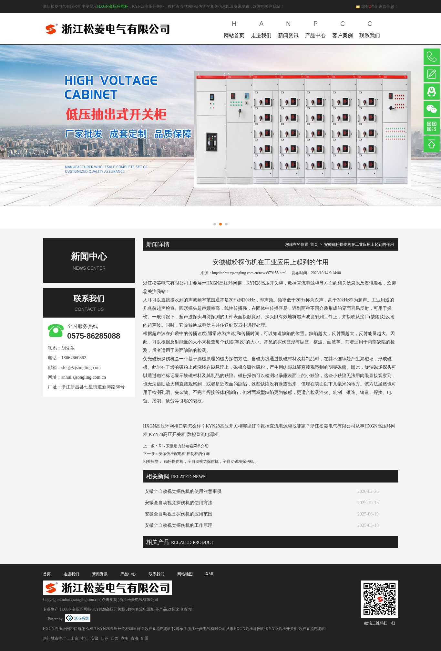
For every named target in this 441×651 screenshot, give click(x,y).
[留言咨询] (432, 74)
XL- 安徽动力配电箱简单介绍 (184, 446)
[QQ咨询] (432, 91)
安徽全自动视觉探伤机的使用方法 (178, 502)
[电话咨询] (432, 57)
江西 (114, 638)
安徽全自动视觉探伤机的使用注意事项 (183, 491)
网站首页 (234, 29)
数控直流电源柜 (141, 609)
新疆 (145, 638)
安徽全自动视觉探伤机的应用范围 (178, 514)
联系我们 (369, 29)
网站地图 (185, 574)
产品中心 (315, 29)
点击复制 (109, 599)
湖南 (124, 638)
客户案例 (342, 29)
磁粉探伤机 (173, 461)
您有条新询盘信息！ (379, 6)
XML (210, 574)
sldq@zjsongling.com (81, 367)
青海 (134, 638)
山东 (74, 638)
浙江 (84, 638)
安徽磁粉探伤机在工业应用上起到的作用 (359, 244)
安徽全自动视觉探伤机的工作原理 (178, 525)
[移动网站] (432, 126)
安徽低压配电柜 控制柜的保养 (184, 453)
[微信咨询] (432, 109)
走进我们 (261, 29)
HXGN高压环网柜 (112, 6)
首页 (314, 244)
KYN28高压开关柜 (109, 609)
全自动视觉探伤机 (203, 461)
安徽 (94, 638)
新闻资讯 (288, 29)
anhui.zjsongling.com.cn (83, 377)
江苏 (104, 638)
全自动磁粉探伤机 (238, 461)
